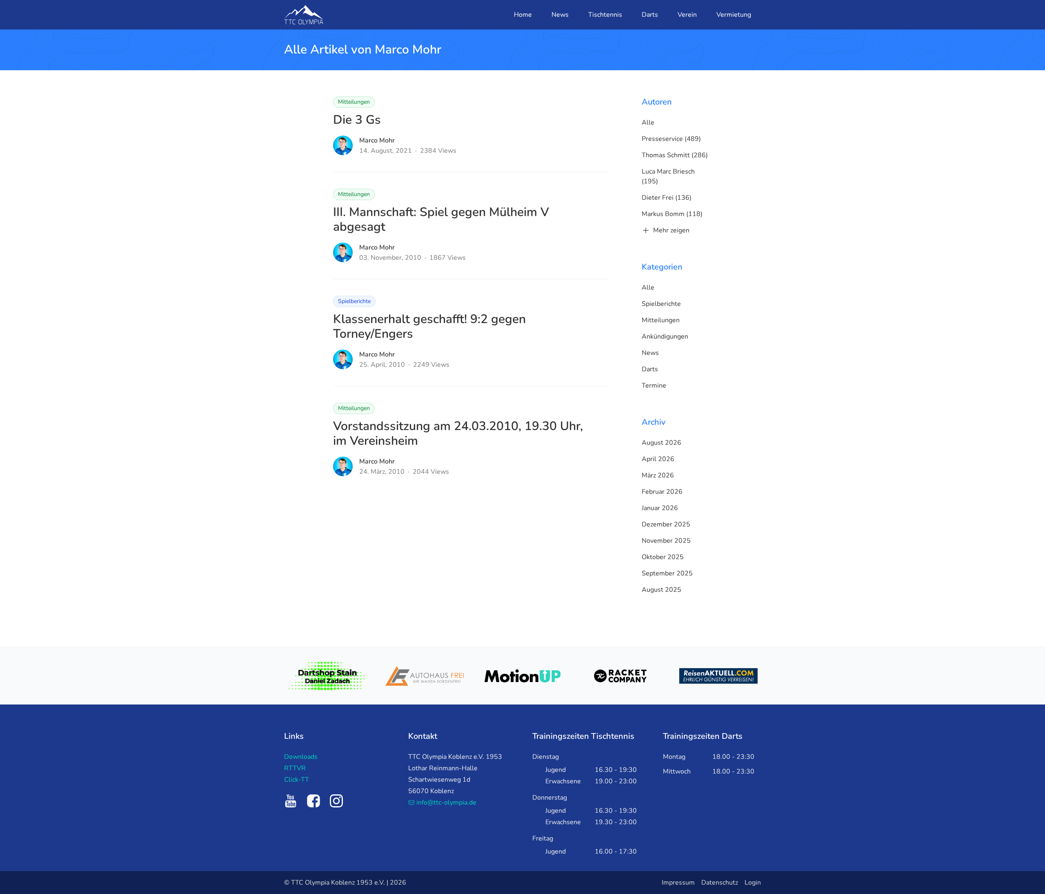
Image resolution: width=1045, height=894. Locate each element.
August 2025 (661, 589)
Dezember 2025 (666, 524)
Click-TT (296, 779)
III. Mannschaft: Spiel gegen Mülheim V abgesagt (441, 219)
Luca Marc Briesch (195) (668, 176)
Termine (654, 385)
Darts (650, 369)
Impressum (678, 882)
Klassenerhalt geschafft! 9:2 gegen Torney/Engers (429, 326)
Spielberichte (354, 301)
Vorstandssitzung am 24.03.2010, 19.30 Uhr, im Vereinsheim (458, 433)
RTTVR (295, 768)
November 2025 (666, 540)
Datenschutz (719, 882)
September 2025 (667, 573)
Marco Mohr (377, 140)
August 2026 (661, 442)
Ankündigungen (665, 336)
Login (753, 882)
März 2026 (658, 475)
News (650, 352)
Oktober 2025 (663, 557)
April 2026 (658, 459)
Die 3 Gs (357, 119)
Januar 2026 (660, 508)
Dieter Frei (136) (666, 197)
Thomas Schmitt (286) (675, 155)
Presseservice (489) (671, 138)
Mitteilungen (354, 102)
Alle (648, 122)
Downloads (301, 756)
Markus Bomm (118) (672, 214)
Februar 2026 (662, 491)
